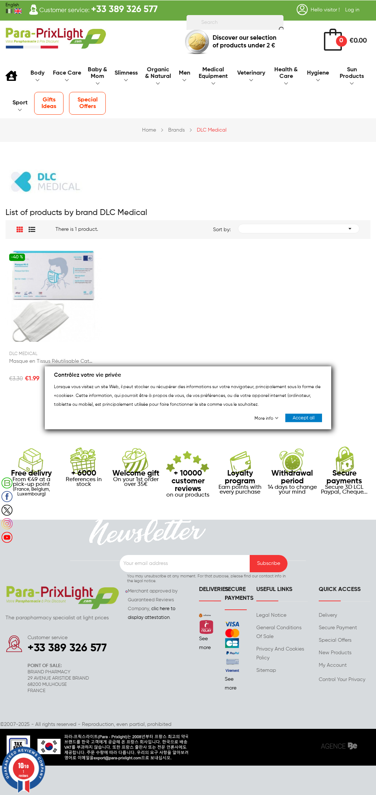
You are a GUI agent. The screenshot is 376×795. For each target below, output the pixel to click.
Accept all (304, 417)
